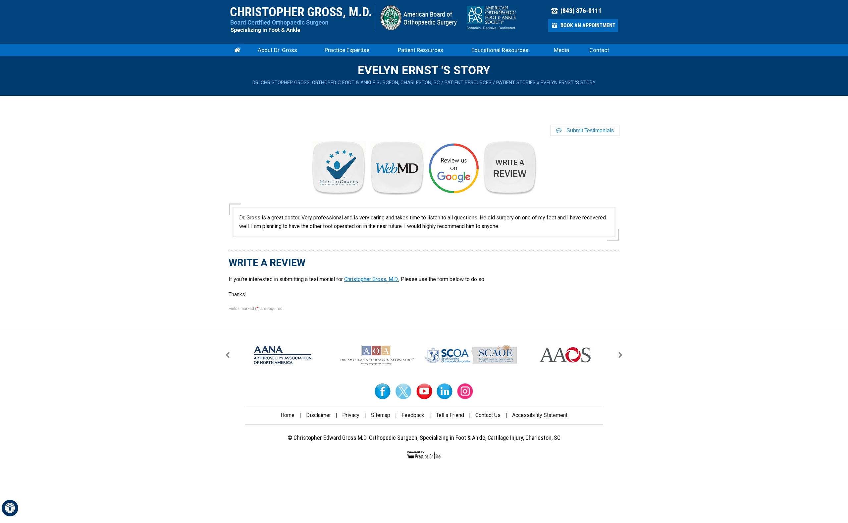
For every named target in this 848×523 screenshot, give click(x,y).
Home (287, 415)
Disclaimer (318, 415)
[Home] (237, 50)
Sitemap (380, 415)
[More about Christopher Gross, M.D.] (301, 20)
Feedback (412, 415)
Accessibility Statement (539, 415)
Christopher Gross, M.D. (371, 279)
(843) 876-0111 (581, 11)
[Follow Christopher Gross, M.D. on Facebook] (383, 391)
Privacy (350, 415)
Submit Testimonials (590, 130)
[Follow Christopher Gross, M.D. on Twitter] (403, 391)
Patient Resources (468, 83)
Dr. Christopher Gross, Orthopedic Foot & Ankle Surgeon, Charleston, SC (346, 83)
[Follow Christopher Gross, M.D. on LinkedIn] (444, 391)
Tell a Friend (450, 415)
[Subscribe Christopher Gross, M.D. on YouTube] (424, 391)
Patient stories (516, 83)
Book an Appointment (587, 25)
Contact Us (488, 415)
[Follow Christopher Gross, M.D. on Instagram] (465, 391)
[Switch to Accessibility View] (10, 508)
